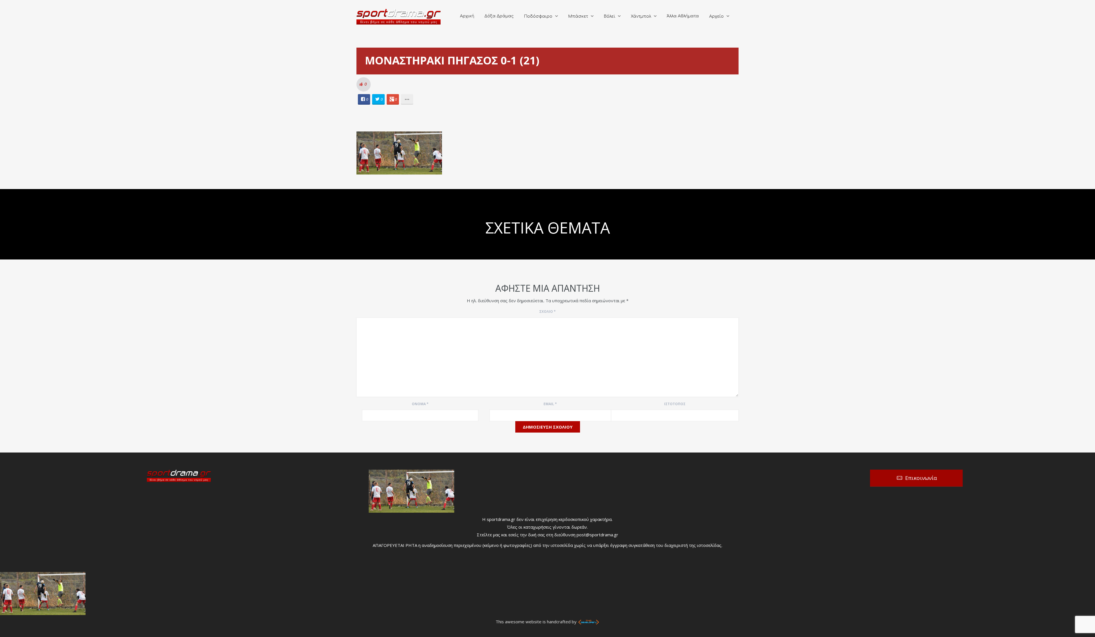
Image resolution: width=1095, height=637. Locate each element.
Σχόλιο (547, 311)
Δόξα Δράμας (499, 16)
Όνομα (420, 403)
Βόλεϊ (609, 16)
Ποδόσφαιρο (538, 16)
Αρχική (467, 16)
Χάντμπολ (641, 16)
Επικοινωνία (921, 478)
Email (550, 403)
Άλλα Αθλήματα (683, 16)
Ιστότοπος (675, 403)
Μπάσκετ (578, 16)
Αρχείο (716, 16)
